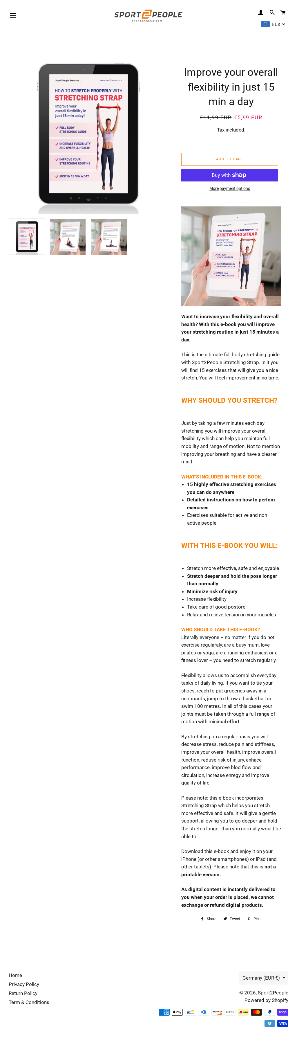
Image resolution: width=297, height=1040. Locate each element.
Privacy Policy (24, 984)
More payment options (229, 188)
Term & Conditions (29, 1002)
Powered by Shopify (266, 1000)
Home (15, 975)
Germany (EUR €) (261, 978)
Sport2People (273, 993)
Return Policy (23, 993)
